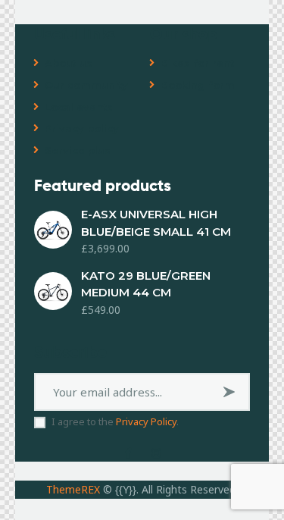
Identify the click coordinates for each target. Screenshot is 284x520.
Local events (79, 107)
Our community (86, 85)
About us (68, 63)
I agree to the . (115, 421)
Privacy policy (82, 128)
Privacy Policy (146, 421)
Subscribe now (231, 397)
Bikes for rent (197, 63)
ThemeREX (73, 489)
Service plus (78, 150)
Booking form (198, 85)
